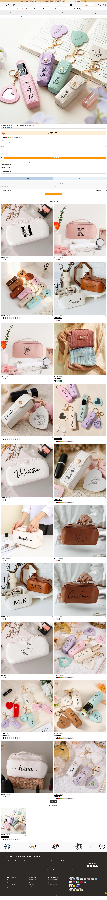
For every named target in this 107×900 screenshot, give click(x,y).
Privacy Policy (10, 882)
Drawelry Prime (51, 881)
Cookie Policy (10, 887)
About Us (9, 879)
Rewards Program (52, 882)
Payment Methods (32, 881)
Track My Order (31, 886)
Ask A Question (60, 186)
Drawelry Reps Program (53, 884)
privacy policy (10, 870)
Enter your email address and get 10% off (16, 860)
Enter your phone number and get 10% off (55, 860)
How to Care (31, 884)
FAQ (80, 178)
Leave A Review (60, 183)
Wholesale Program (53, 879)
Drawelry (56, 895)
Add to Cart (55, 158)
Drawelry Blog (51, 886)
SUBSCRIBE (15, 865)
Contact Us (9, 881)
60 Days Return (31, 882)
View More (53, 801)
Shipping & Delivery (32, 879)
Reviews (27, 178)
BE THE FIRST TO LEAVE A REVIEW (53, 194)
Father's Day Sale (54, 132)
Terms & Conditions (11, 884)
